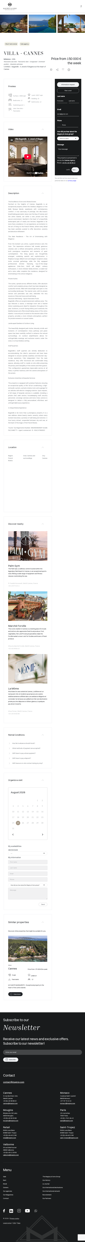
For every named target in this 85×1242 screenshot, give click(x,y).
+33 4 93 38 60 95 (14, 714)
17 (13, 817)
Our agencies (7, 1191)
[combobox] (27, 853)
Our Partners (46, 1198)
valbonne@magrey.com (11, 1155)
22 (37, 817)
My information (14, 857)
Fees (18, 1223)
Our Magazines (8, 1195)
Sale (4, 1177)
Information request (68, 85)
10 (13, 812)
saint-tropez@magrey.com (69, 1138)
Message (60, 145)
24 (13, 823)
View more (17, 994)
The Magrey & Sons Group (51, 1177)
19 (23, 817)
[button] (4, 25)
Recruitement (47, 1195)
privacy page (72, 180)
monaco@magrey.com (67, 1103)
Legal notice (7, 1223)
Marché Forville (17, 625)
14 (33, 812)
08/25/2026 (13, 850)
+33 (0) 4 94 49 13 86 (9, 1135)
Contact (6, 1198)
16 (42, 812)
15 (37, 812)
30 (42, 823)
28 (33, 823)
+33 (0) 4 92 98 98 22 (68, 163)
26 (23, 823)
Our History (46, 1180)
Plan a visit (68, 91)
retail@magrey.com (9, 1138)
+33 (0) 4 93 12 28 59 (9, 1152)
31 (13, 829)
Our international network (51, 1191)
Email (59, 109)
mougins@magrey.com (10, 1121)
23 (42, 817)
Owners (5, 1187)
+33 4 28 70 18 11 (14, 586)
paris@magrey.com (66, 1121)
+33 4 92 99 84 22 (14, 648)
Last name (61, 96)
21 (33, 817)
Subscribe (12, 1060)
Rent (4, 1180)
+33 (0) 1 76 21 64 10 (66, 1118)
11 (18, 812)
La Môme (13, 688)
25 (18, 823)
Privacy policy (14, 1218)
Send (43, 904)
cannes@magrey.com (10, 1103)
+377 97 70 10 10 (65, 1101)
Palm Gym (14, 565)
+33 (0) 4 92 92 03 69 (9, 1118)
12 (23, 812)
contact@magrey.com (13, 1082)
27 (28, 823)
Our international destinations (52, 1187)
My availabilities (14, 846)
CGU (14, 1223)
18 (18, 817)
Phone (59, 120)
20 (28, 817)
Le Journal (45, 1184)
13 (28, 812)
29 (37, 823)
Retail (5, 1184)
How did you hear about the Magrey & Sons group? (67, 132)
